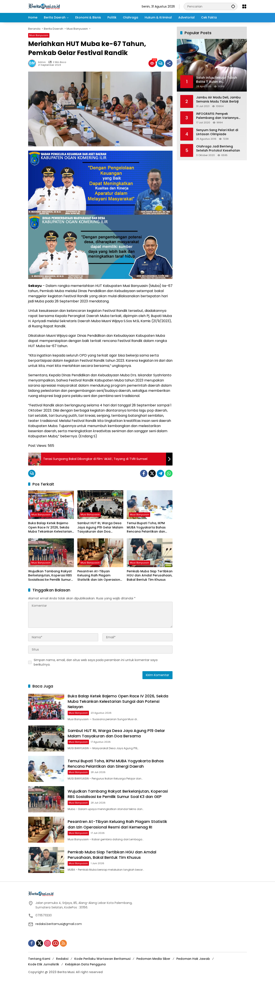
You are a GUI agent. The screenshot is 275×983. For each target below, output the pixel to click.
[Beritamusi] (44, 6)
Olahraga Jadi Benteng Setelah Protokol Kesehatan (218, 148)
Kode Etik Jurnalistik (43, 964)
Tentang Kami (39, 959)
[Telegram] (160, 473)
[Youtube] (55, 943)
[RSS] (63, 943)
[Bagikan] (169, 63)
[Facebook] (143, 473)
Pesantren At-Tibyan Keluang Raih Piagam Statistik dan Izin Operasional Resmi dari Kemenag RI (100, 575)
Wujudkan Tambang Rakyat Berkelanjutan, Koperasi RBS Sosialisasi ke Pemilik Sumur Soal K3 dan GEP (50, 575)
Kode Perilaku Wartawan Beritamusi (102, 959)
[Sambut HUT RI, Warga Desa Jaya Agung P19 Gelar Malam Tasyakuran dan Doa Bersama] (100, 504)
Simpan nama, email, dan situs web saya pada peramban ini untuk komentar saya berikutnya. (95, 662)
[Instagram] (47, 943)
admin (42, 62)
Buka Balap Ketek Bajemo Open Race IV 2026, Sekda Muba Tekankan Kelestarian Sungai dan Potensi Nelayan (50, 527)
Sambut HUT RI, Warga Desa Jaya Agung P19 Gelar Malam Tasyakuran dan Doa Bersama (100, 527)
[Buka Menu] (244, 6)
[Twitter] (152, 473)
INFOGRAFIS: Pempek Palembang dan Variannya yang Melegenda (217, 116)
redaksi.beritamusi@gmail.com (58, 924)
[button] (233, 6)
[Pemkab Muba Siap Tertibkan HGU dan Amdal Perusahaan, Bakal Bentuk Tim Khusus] (150, 552)
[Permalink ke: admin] (33, 63)
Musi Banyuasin (38, 35)
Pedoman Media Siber (153, 959)
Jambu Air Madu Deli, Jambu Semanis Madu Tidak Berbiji (218, 99)
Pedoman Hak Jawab (193, 959)
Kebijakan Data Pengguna (85, 964)
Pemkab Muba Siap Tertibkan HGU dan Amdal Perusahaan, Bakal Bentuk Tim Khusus (150, 575)
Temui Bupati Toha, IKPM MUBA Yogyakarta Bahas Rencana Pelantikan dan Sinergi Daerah (146, 527)
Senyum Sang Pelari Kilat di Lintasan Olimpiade (217, 132)
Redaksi (62, 959)
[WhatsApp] (169, 473)
